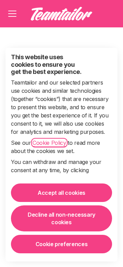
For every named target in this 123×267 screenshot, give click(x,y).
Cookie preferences (62, 244)
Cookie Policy (49, 142)
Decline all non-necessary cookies (61, 218)
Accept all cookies (61, 192)
